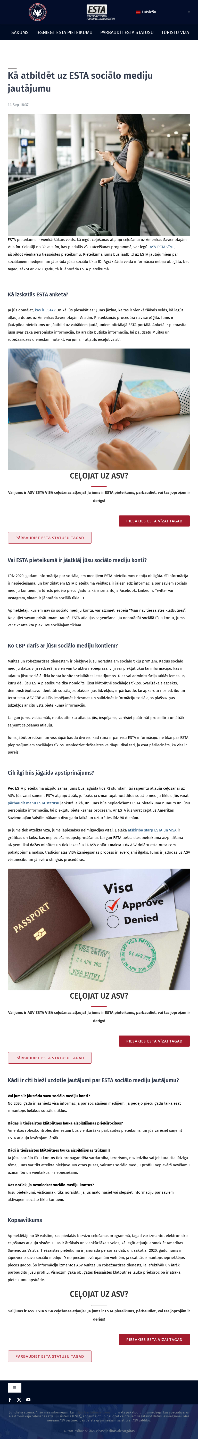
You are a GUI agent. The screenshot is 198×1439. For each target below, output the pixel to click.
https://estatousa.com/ (93, 1412)
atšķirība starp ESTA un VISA (152, 830)
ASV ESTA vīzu (162, 247)
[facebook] (10, 1400)
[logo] (38, 5)
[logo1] (100, 5)
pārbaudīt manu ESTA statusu (33, 803)
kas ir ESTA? (45, 310)
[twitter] (19, 1400)
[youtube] (28, 1400)
